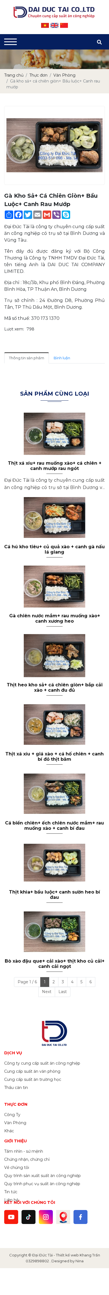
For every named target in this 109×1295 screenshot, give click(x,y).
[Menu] (10, 42)
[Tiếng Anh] (54, 26)
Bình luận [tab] (62, 358)
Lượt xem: (14, 329)
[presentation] (12, 59)
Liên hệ (11, 1199)
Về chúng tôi (16, 1167)
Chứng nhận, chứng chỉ (27, 1159)
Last (62, 991)
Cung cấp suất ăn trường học (32, 1079)
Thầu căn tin (16, 1087)
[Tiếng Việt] (45, 26)
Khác (9, 1130)
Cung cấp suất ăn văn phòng (32, 1071)
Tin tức (10, 1191)
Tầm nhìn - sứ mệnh (23, 1151)
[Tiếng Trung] (64, 26)
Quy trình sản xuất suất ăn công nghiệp (42, 1175)
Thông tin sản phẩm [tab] (26, 358)
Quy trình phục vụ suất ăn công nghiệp (42, 1183)
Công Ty (12, 1114)
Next (46, 991)
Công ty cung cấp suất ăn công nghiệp (42, 1063)
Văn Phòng (15, 1122)
